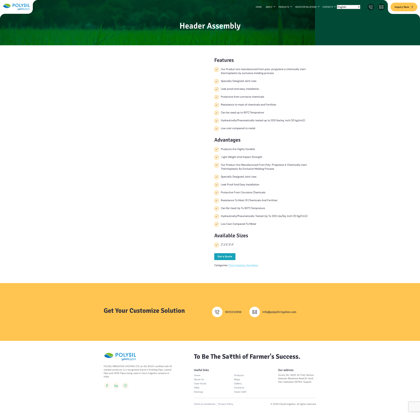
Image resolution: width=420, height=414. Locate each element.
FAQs (196, 387)
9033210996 (233, 312)
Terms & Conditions (204, 404)
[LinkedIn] (116, 385)
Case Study (200, 383)
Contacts (239, 387)
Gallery (238, 383)
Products (239, 375)
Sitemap (198, 391)
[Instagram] (125, 385)
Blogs (237, 379)
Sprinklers (252, 265)
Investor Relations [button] (306, 7)
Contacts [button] (328, 7)
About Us (199, 379)
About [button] (269, 7)
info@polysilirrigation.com (279, 312)
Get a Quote (225, 256)
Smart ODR (240, 391)
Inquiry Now (402, 7)
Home (259, 7)
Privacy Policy (225, 404)
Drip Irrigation (237, 265)
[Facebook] (107, 385)
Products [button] (283, 7)
